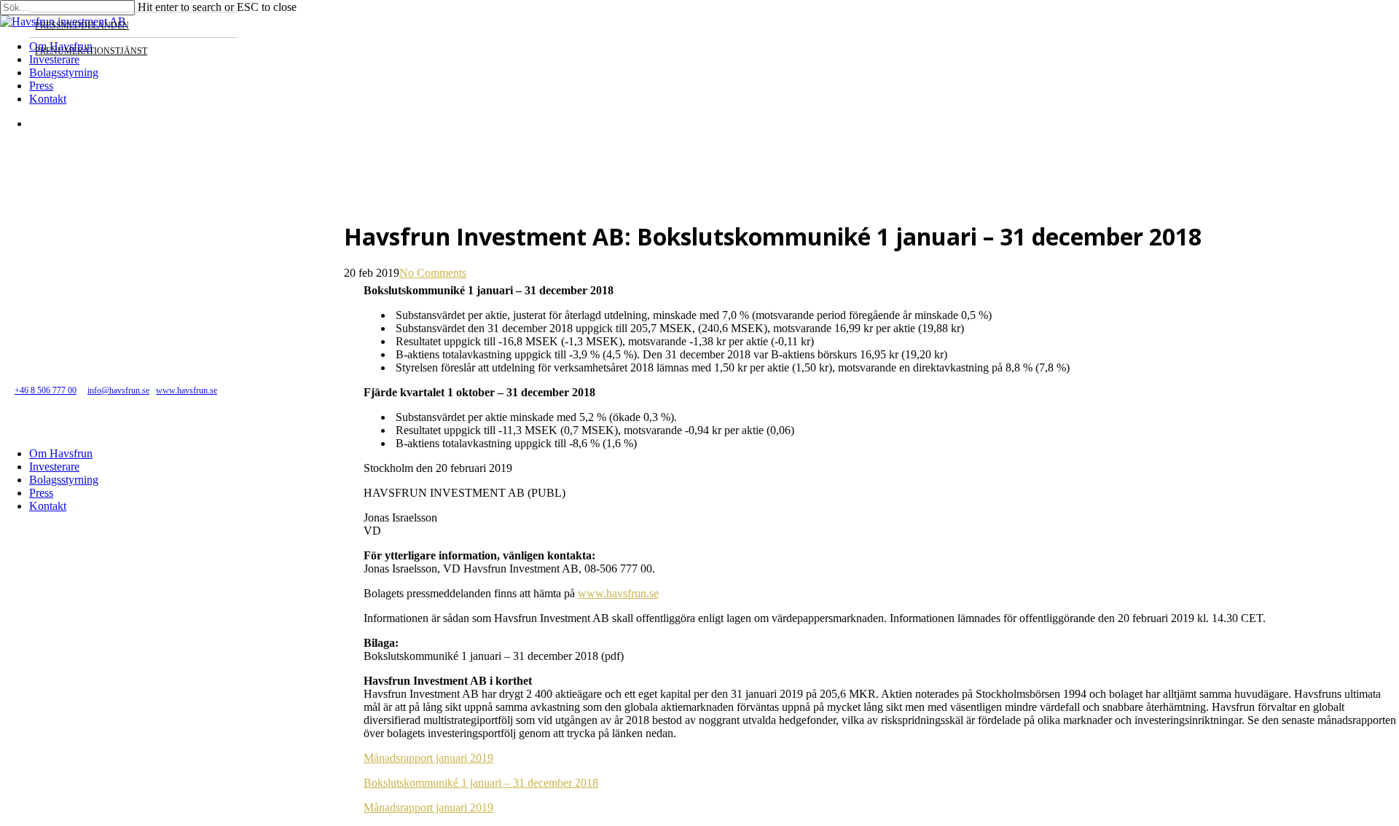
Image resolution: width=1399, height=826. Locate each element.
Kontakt (47, 506)
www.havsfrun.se (618, 593)
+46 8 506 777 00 (46, 390)
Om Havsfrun (61, 453)
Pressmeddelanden (82, 25)
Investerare (54, 466)
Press (41, 493)
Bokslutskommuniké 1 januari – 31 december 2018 (481, 782)
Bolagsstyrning (63, 479)
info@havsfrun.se (118, 390)
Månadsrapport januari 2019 (428, 758)
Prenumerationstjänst (91, 51)
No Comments (432, 273)
